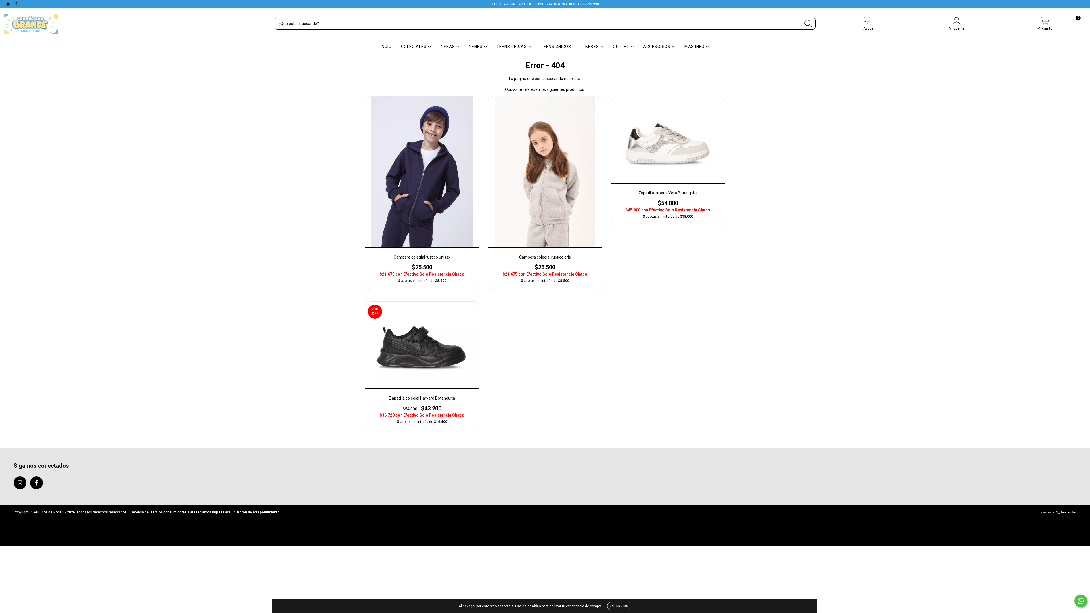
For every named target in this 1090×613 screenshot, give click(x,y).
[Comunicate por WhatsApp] (1080, 601)
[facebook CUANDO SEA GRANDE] (16, 4)
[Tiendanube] (1058, 513)
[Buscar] (808, 23)
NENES (476, 46)
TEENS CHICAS (512, 46)
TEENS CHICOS (556, 46)
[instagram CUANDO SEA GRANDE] (8, 4)
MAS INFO (695, 46)
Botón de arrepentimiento (258, 512)
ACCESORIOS (657, 46)
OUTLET (621, 46)
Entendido (619, 606)
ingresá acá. (222, 512)
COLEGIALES (414, 46)
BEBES (592, 46)
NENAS (448, 46)
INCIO (386, 46)
